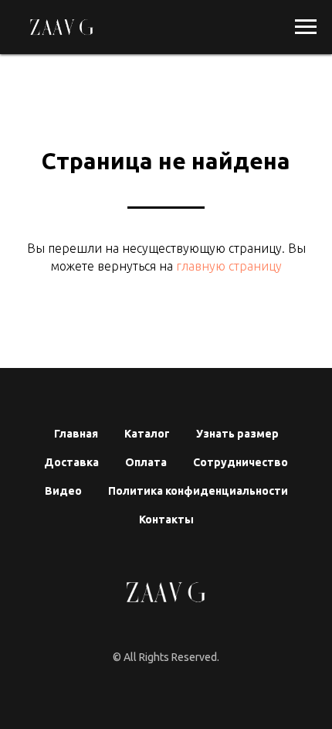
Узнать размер (237, 434)
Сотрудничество (240, 462)
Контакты (166, 519)
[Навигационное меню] (306, 27)
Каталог (147, 434)
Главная (76, 434)
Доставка (71, 462)
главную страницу (227, 266)
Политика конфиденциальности (198, 491)
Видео (63, 491)
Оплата (146, 462)
